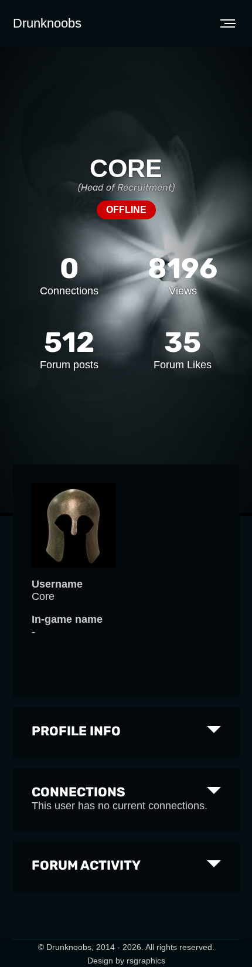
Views (183, 291)
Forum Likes (183, 365)
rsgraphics (146, 960)
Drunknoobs (47, 23)
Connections (69, 291)
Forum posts (69, 365)
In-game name (67, 619)
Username (57, 584)
